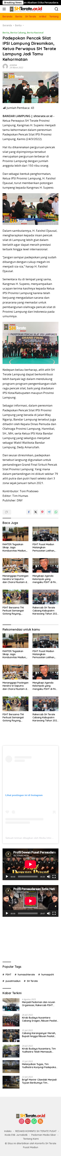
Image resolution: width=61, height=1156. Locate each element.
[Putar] (7, 876)
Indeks (8, 1131)
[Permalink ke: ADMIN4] (5, 66)
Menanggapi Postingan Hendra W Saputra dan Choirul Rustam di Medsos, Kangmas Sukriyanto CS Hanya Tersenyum (15, 579)
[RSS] (40, 1121)
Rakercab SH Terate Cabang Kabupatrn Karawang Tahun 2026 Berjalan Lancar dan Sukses (45, 610)
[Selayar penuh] (54, 876)
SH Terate (32, 981)
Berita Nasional (35, 32)
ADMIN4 (13, 65)
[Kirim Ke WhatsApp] (55, 512)
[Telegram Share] (49, 512)
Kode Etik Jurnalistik (16, 1134)
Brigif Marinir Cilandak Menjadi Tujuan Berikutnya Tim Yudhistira (39, 1081)
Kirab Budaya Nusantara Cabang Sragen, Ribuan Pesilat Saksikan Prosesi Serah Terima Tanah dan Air (39, 1019)
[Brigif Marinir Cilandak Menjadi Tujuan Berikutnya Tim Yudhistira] (11, 1082)
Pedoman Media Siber (43, 1134)
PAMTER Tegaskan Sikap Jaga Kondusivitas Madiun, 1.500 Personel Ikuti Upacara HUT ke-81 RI (15, 547)
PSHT (8, 974)
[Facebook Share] (28, 512)
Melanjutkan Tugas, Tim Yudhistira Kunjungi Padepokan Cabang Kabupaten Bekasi (39, 1066)
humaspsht (47, 974)
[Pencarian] (56, 9)
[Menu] (5, 9)
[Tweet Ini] (35, 512)
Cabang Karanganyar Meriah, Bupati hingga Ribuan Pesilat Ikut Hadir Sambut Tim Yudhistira (39, 1035)
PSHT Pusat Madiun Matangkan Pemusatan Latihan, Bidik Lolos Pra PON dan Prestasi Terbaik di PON (45, 547)
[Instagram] (21, 1121)
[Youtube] (27, 1121)
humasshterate (26, 974)
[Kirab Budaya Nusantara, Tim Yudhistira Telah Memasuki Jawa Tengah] (11, 1051)
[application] (30, 864)
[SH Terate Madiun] (25, 9)
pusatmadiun (13, 981)
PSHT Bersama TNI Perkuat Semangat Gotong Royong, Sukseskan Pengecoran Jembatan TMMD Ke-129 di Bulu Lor (15, 610)
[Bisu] (48, 876)
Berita (6, 32)
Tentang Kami (31, 1138)
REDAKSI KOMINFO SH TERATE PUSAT (36, 1131)
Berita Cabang (18, 32)
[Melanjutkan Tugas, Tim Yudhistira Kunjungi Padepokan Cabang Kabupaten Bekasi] (11, 1066)
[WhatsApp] (34, 1121)
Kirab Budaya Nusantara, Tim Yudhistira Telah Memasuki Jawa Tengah (39, 1050)
